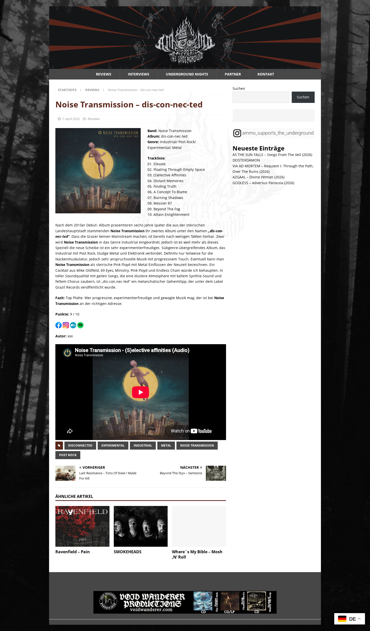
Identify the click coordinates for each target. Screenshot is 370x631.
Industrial (143, 445)
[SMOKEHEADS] (141, 526)
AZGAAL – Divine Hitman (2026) (258, 177)
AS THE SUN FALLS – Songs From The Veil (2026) (272, 154)
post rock (68, 455)
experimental (113, 445)
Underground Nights (187, 74)
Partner (233, 74)
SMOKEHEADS (127, 552)
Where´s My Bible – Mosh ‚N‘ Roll (197, 554)
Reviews (103, 74)
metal (166, 445)
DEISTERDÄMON (246, 160)
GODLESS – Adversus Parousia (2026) (263, 182)
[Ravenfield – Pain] (82, 526)
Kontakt (265, 74)
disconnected (80, 445)
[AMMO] (185, 66)
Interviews (138, 74)
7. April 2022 (71, 118)
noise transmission (197, 445)
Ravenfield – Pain (72, 552)
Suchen (239, 88)
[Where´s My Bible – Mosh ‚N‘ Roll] (199, 526)
